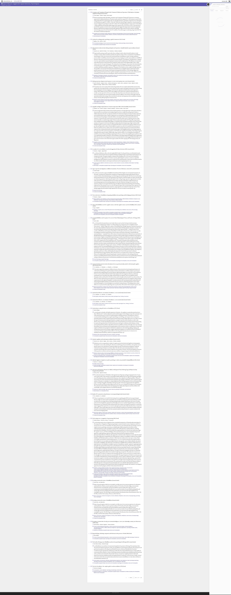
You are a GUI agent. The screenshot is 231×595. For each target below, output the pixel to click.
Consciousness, (130, 467)
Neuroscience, (129, 209)
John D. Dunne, (110, 341)
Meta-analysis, (131, 162)
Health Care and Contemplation (134, 201)
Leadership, (109, 527)
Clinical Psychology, (137, 33)
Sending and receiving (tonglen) (119, 472)
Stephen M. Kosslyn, (98, 84)
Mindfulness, (96, 199)
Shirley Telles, (96, 372)
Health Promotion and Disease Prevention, (101, 34)
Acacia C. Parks (103, 41)
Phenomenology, (135, 209)
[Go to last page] (142, 9)
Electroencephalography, (126, 286)
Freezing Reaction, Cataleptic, (121, 142)
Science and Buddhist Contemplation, (125, 213)
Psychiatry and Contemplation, (111, 201)
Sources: (3, 5)
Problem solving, (106, 287)
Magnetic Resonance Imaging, (113, 100)
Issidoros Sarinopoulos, (112, 83)
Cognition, (121, 99)
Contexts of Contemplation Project (99, 77)
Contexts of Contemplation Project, (99, 212)
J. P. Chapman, (103, 267)
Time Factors (126, 296)
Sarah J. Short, (120, 83)
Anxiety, (102, 142)
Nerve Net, (107, 354)
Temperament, (104, 144)
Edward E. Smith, (135, 83)
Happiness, (109, 495)
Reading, (120, 287)
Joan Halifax (96, 535)
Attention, (101, 286)
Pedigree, (122, 143)
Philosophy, (107, 472)
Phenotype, (126, 143)
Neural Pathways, (117, 143)
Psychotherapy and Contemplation (100, 36)
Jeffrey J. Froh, (97, 41)
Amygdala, (96, 142)
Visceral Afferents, (97, 101)
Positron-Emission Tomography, (133, 143)
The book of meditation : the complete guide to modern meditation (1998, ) (109, 566)
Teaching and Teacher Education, (123, 34)
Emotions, (95, 354)
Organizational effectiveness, (121, 527)
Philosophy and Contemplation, (108, 474)
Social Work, (115, 34)
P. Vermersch (110, 420)
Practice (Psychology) (119, 354)
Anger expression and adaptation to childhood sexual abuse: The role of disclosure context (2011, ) (115, 168)
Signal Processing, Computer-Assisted (129, 287)
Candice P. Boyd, (103, 15)
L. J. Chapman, (109, 267)
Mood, (128, 560)
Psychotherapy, (105, 199)
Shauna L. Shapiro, (98, 150)
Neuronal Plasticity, (108, 76)
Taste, (129, 100)
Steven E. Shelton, (103, 108)
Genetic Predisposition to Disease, (133, 142)
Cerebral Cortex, (116, 75)
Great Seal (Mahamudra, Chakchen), (100, 471)
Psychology (100, 190)
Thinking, (122, 296)
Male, (95, 76)
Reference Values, (113, 413)
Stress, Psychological (97, 496)
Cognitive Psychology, (115, 467)
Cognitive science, (101, 209)
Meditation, (98, 76)
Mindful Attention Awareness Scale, (116, 560)
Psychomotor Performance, (114, 287)
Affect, (97, 296)
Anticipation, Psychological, (108, 75)
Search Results (8, 5)
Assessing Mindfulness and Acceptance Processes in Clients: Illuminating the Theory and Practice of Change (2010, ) (116, 218)
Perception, (114, 334)
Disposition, (108, 560)
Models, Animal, (111, 143)
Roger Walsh (104, 150)
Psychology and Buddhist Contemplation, (101, 476)
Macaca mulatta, (103, 143)
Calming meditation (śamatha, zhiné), (104, 467)
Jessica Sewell (109, 15)
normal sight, (122, 389)
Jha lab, (116, 515)
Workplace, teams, (134, 527)
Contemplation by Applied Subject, (100, 44)
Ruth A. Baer (96, 220)
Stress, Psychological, (97, 144)
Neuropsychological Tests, (105, 413)
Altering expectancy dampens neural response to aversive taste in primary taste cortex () (113, 81)
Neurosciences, (126, 495)
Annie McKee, (96, 524)
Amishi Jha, (96, 482)
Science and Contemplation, (110, 214)
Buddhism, (105, 198)
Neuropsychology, (103, 334)
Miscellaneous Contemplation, (102, 571)
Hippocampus (122, 144)
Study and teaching (129, 43)
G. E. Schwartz (108, 294)
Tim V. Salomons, (110, 51)
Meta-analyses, (96, 165)
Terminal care (136, 537)
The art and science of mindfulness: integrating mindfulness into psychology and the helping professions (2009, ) (116, 195)
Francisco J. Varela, (104, 420)
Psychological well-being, (134, 560)
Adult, (99, 99)
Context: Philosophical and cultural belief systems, (113, 209)
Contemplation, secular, (98, 570)
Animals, (99, 142)
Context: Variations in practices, (119, 162)
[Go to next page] (139, 9)
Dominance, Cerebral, (117, 286)
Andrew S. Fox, (97, 108)
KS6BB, (123, 198)
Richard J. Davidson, (111, 108)
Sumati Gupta (96, 170)
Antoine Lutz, (96, 51)
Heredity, (98, 143)
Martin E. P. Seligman (98, 361)
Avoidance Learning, (104, 99)
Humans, (128, 75)
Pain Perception (114, 76)
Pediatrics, (111, 34)
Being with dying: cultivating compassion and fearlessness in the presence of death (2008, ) (112, 533)
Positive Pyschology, (97, 365)
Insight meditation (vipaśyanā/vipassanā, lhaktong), (119, 471)
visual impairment (127, 389)
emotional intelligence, (129, 526)
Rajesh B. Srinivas (103, 372)
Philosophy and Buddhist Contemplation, (121, 474)
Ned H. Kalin (125, 108)
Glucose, (95, 143)
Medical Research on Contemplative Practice (101, 390)
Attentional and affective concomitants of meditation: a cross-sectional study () (111, 292)
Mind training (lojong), (133, 471)
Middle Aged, (102, 76)
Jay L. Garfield (96, 207)
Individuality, (96, 413)
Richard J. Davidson (118, 51)
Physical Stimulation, (124, 100)
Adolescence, (110, 33)
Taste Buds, (132, 100)
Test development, (118, 561)
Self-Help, (95, 571)
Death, (126, 537)
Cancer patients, (97, 560)
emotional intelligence (98, 528)
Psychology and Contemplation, (116, 165)
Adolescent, (96, 99)
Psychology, (137, 162)
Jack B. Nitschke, (97, 83)
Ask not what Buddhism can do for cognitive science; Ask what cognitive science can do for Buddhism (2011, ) (116, 205)
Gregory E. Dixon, (104, 83)
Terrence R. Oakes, (119, 108)
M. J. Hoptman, (97, 395)
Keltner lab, (96, 190)
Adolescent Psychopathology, (118, 33)
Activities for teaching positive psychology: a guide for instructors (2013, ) (108, 39)
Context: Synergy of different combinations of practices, (104, 162)
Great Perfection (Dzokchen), (134, 470)
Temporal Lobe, (109, 144)
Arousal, (97, 286)
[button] (229, 1)
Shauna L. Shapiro (97, 196)
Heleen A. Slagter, (103, 341)
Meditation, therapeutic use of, (134, 198)
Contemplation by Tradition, (98, 213)
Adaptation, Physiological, (98, 75)
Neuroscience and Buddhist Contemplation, (110, 213)
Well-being (123, 561)
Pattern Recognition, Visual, (98, 287)
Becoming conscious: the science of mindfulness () (105, 480)
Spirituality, (138, 495)
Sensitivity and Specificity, (121, 413)
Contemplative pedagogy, (98, 43)
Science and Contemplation (126, 165)
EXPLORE (224, 1)
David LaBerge (97, 310)
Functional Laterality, (100, 100)
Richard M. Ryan (105, 543)
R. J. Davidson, (97, 267)
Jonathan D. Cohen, (127, 83)
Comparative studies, (123, 467)
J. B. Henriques (115, 267)
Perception (102, 101)
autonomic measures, (111, 389)
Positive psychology (100, 363)
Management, (113, 527)
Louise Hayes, (96, 15)
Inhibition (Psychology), (134, 75)
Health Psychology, (102, 389)
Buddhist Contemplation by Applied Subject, (113, 212)
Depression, (111, 142)
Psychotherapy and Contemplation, (122, 201)
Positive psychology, (122, 43)
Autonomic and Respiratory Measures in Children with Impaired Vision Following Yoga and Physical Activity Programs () (114, 370)
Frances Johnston (111, 524)
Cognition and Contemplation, (111, 260)
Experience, (127, 470)
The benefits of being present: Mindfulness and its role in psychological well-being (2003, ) (114, 542)
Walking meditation (118, 199)
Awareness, (99, 353)
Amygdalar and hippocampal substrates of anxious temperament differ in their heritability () (114, 106)
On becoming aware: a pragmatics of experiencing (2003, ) (105, 418)
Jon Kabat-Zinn (102, 482)
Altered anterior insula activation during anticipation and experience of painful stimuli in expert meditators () (116, 48)
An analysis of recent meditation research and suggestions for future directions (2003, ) (113, 149)
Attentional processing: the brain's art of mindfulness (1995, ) (106, 308)
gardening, (117, 389)
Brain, (99, 334)
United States (119, 570)
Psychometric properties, (102, 561)
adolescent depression (133, 34)
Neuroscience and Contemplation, (99, 214)
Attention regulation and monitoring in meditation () (106, 339)
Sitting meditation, (112, 199)
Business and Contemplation (115, 530)
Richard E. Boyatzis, (103, 524)
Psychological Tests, (116, 296)
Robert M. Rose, (105, 84)
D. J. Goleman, (103, 294)
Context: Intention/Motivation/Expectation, (101, 468)
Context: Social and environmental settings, (110, 43)
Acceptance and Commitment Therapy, (101, 33)
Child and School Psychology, (128, 33)
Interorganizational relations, (99, 527)
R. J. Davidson (103, 395)
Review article (96, 164)
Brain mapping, (110, 99)
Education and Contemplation (111, 44)
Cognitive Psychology (104, 259)
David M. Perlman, (103, 51)
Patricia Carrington (97, 568)
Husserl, (108, 471)
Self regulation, (109, 561)
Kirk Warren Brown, (98, 543)
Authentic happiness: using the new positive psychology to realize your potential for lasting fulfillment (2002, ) (116, 360)
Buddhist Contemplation (119, 214)
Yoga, (106, 389)
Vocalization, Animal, (116, 144)
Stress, (114, 561)
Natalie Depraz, (97, 420)
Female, (125, 75)
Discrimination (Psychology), (133, 99)
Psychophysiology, (132, 495)
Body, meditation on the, (98, 198)
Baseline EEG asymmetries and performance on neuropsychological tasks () (110, 394)
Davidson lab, (121, 75)
